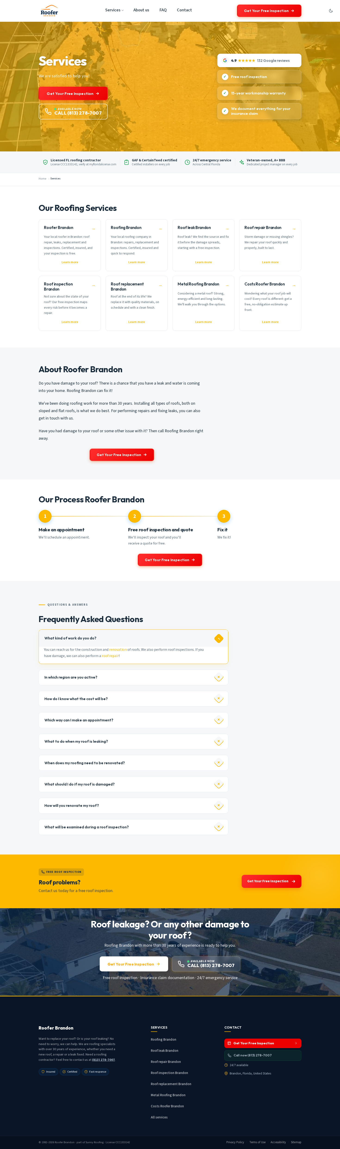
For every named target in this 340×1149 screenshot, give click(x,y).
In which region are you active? (70, 677)
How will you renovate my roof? (71, 805)
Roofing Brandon (163, 1039)
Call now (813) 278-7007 (253, 1055)
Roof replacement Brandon (171, 1084)
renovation (118, 649)
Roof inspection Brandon (169, 1073)
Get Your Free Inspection (266, 10)
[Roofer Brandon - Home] (49, 10)
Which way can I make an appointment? (78, 720)
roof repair (110, 655)
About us (141, 10)
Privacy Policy (235, 1142)
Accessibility (278, 1142)
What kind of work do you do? (70, 638)
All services (159, 1117)
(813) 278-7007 (103, 1059)
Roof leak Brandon (164, 1050)
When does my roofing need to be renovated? (84, 763)
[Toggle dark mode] (330, 10)
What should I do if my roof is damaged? (79, 784)
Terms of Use (257, 1142)
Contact (184, 10)
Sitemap (296, 1142)
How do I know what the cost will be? (76, 698)
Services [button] (113, 10)
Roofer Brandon (64, 1142)
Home (42, 179)
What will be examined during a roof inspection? (86, 827)
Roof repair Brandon (166, 1061)
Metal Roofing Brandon (168, 1095)
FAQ (163, 10)
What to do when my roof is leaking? (76, 741)
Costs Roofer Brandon (167, 1106)
